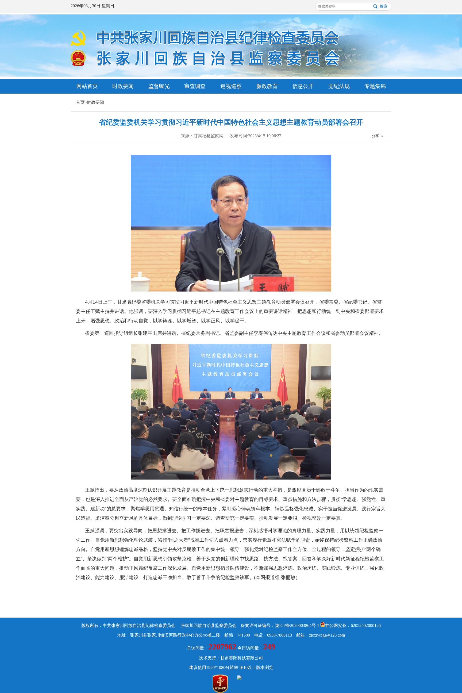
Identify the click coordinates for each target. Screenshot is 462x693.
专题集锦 (375, 86)
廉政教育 (267, 86)
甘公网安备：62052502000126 (353, 625)
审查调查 (195, 86)
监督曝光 (159, 86)
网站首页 (87, 86)
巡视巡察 (231, 86)
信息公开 (303, 86)
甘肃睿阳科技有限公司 (241, 658)
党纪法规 (339, 86)
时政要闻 (123, 86)
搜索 (383, 6)
